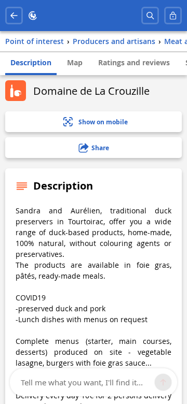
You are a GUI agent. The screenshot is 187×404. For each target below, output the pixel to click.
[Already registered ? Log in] (173, 15)
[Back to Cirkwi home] (32, 15)
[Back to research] (14, 15)
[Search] (150, 15)
